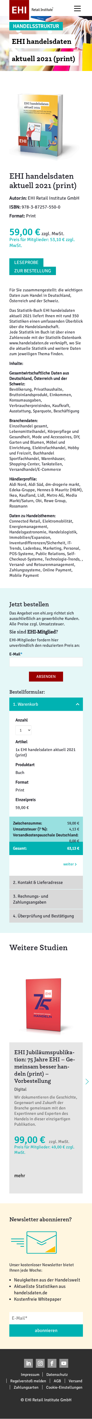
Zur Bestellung (32, 271)
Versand (75, 1381)
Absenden (46, 676)
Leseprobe (26, 262)
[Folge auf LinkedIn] (28, 1363)
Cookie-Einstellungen (64, 1387)
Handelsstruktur (36, 26)
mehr (19, 1176)
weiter (69, 864)
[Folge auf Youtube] (63, 1363)
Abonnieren (46, 1330)
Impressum (30, 1374)
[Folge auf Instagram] (40, 1363)
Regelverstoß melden (28, 1381)
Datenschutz (57, 1374)
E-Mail (15, 654)
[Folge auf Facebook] (52, 1363)
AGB (57, 1381)
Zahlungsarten (26, 1387)
